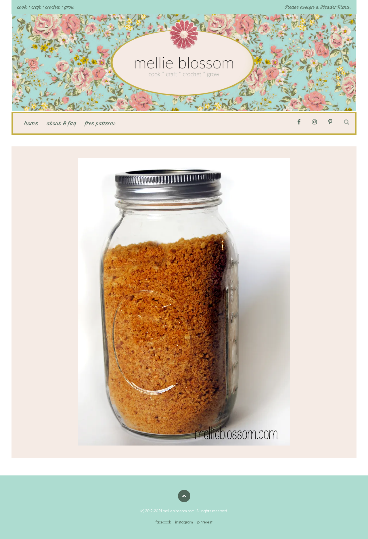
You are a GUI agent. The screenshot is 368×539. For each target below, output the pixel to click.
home (31, 123)
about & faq (62, 123)
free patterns (100, 123)
